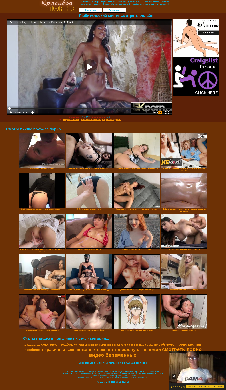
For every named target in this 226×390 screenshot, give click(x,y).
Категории (91, 10)
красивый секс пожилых (70, 349)
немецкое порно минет (125, 345)
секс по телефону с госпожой (129, 349)
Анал (108, 119)
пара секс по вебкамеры (157, 344)
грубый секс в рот (32, 345)
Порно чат (114, 10)
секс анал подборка (59, 344)
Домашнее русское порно (92, 119)
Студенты (116, 119)
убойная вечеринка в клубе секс (95, 345)
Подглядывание (71, 119)
